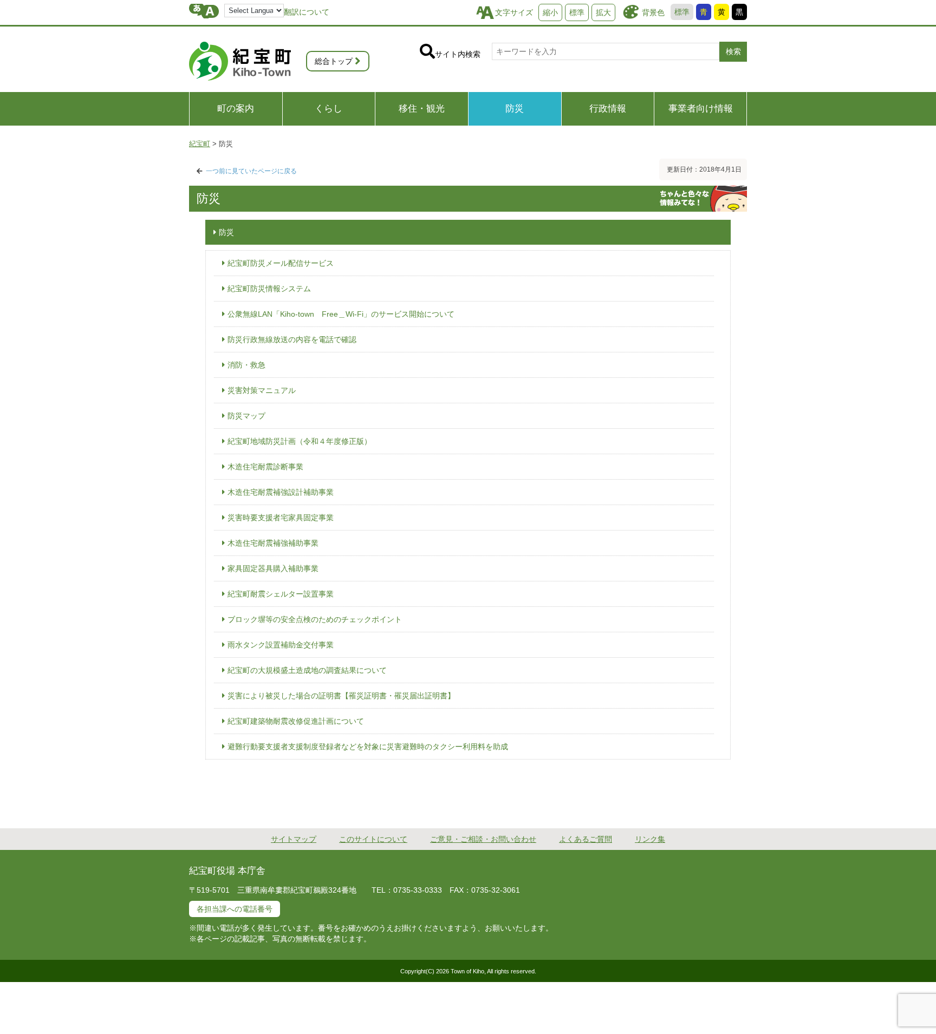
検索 (733, 51)
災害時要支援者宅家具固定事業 (280, 517)
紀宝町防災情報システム (269, 288)
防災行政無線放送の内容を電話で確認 (291, 339)
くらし (328, 108)
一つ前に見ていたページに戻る (251, 171)
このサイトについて (373, 839)
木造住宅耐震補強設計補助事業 (280, 492)
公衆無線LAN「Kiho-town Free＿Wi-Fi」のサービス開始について (340, 314)
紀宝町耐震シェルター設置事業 (280, 594)
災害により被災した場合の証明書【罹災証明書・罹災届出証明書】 (341, 695)
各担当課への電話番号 (234, 909)
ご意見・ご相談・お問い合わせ (483, 839)
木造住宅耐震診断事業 (265, 466)
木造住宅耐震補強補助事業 (272, 543)
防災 (514, 108)
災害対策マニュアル (261, 390)
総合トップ (334, 61)
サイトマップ (293, 839)
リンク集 (650, 839)
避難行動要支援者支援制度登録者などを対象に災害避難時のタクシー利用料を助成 (367, 746)
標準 (682, 12)
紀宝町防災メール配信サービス (280, 263)
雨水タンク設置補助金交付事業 (280, 644)
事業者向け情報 (700, 108)
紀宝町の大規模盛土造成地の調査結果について (307, 670)
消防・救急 (246, 365)
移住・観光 (422, 108)
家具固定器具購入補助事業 (272, 568)
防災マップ (246, 415)
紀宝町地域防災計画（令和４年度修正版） (299, 441)
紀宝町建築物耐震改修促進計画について (295, 721)
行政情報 (607, 108)
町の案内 (235, 108)
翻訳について (306, 12)
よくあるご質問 (585, 839)
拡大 (603, 12)
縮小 (550, 12)
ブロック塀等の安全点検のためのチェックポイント (314, 619)
